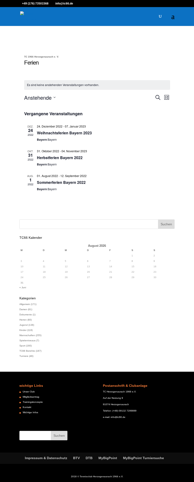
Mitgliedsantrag (31, 396)
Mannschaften (27, 335)
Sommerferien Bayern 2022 (61, 182)
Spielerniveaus (27, 340)
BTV (76, 458)
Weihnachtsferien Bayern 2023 (64, 133)
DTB (89, 458)
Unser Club (29, 391)
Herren (23, 319)
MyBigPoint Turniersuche (143, 458)
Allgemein (24, 304)
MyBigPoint (107, 458)
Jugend (23, 325)
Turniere (23, 356)
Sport (22, 345)
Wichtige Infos (30, 412)
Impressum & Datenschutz (46, 458)
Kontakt (27, 407)
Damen (23, 309)
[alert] (97, 85)
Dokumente (25, 314)
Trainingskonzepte (33, 402)
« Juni (22, 287)
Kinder (22, 330)
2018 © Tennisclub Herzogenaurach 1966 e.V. (97, 476)
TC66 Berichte (27, 351)
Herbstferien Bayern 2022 (60, 157)
